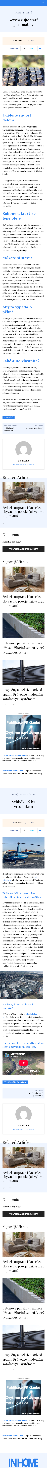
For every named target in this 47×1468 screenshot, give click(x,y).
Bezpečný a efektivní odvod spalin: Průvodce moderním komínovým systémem (23, 694)
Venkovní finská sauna (13, 770)
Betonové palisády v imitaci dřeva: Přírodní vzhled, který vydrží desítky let (23, 647)
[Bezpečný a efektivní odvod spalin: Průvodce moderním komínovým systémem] (23, 672)
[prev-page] (5, 523)
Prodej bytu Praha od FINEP (15, 755)
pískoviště (8, 417)
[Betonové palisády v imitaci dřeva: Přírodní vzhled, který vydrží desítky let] (23, 625)
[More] (40, 48)
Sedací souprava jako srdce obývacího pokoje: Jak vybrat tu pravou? (23, 511)
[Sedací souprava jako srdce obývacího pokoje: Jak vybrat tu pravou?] (23, 492)
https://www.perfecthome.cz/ (23, 464)
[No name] (23, 449)
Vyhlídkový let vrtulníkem (9, 429)
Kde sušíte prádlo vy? (34, 428)
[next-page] (11, 523)
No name (18, 41)
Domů (18, 12)
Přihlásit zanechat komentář (23, 549)
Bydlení (27, 12)
